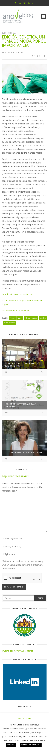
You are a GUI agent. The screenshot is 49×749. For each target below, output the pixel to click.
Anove (12, 318)
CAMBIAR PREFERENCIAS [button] (30, 745)
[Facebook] (15, 3)
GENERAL (12, 33)
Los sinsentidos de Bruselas (15, 310)
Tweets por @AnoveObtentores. (17, 650)
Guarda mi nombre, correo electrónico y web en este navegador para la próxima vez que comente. (23, 565)
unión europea (9, 323)
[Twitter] (24, 3)
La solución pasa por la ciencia (17, 294)
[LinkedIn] (20, 3)
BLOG (4, 33)
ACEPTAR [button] (10, 745)
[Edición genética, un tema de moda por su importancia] (24, 78)
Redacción (6, 52)
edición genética (31, 318)
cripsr (20, 318)
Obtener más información (33, 740)
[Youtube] (29, 3)
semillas (43, 318)
